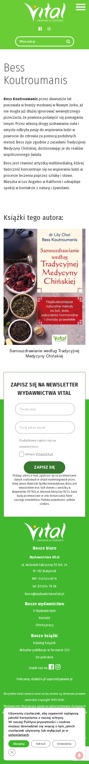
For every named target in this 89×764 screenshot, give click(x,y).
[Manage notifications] (79, 755)
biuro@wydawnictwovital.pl (44, 594)
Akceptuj (18, 744)
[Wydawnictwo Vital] (44, 12)
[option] (44, 294)
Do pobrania (44, 657)
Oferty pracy (44, 625)
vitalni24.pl (38, 679)
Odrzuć (41, 744)
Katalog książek (44, 643)
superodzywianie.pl (59, 679)
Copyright (44, 700)
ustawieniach (18, 735)
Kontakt (44, 618)
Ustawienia (64, 744)
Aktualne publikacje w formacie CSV (44, 650)
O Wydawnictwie (44, 611)
